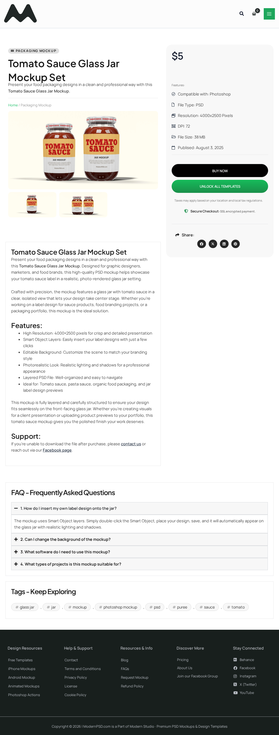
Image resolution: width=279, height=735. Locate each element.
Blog (124, 659)
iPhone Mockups (21, 668)
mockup (80, 607)
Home (13, 105)
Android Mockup (21, 677)
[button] (241, 14)
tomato (238, 607)
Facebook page (57, 450)
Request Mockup (134, 677)
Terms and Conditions (83, 668)
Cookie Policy (75, 694)
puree (182, 607)
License (71, 686)
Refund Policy (132, 686)
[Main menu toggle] (269, 14)
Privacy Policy (76, 677)
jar (53, 607)
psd (157, 607)
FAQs (125, 668)
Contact (71, 659)
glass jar (27, 607)
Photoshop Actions (24, 694)
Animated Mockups (24, 686)
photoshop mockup (120, 607)
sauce (209, 607)
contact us (131, 443)
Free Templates (20, 659)
